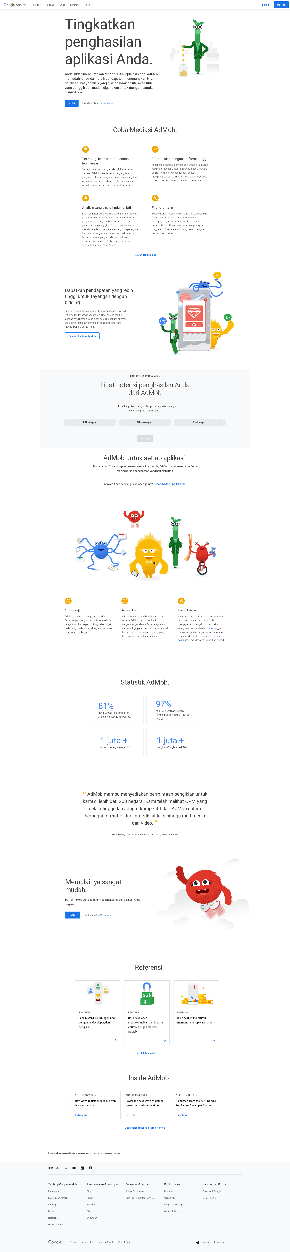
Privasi (73, 1242)
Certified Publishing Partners (140, 1198)
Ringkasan (53, 1191)
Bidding (50, 5)
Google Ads (170, 1198)
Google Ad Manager (174, 1204)
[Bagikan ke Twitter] (66, 1168)
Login (265, 4)
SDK (89, 1211)
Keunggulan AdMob (58, 1198)
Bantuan (204, 1242)
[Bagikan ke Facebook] (90, 1168)
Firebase (168, 1191)
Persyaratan (87, 1242)
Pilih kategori (199, 422)
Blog (87, 5)
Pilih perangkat (144, 422)
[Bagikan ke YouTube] (74, 1168)
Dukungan (92, 1218)
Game (210, 628)
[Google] (9, 5)
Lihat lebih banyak (145, 1053)
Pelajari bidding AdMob (82, 336)
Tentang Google (106, 1242)
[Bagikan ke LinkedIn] (82, 1168)
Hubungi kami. (106, 103)
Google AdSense (172, 1211)
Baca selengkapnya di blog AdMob (145, 1127)
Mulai (62, 5)
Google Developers (135, 1191)
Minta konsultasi (56, 1224)
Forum (90, 1198)
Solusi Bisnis (209, 1198)
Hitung (145, 438)
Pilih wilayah (89, 422)
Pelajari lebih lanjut (145, 254)
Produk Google (125, 1242)
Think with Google (212, 1191)
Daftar (281, 4)
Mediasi (37, 5)
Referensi (75, 5)
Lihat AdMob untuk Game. (170, 484)
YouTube (91, 1204)
